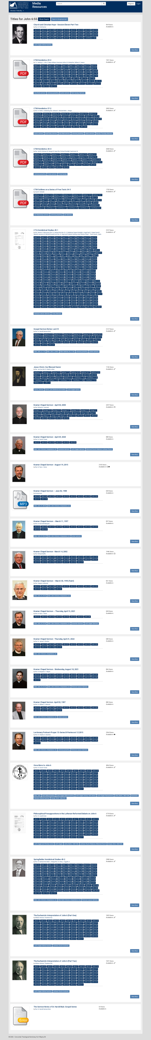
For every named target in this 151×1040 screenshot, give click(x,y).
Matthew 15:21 (38, 195)
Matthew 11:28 (66, 372)
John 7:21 (37, 76)
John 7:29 (94, 76)
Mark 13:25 (37, 286)
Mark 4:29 (86, 242)
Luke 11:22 (37, 200)
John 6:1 (72, 291)
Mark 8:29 (37, 260)
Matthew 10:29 (86, 159)
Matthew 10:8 (47, 159)
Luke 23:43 (83, 119)
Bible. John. (37, 795)
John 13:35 (83, 126)
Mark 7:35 (65, 258)
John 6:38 (58, 32)
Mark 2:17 (37, 375)
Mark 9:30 (86, 68)
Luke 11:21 (94, 197)
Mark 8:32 (58, 260)
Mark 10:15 (76, 270)
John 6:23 (58, 776)
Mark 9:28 (72, 68)
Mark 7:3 (63, 255)
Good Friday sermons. (51, 133)
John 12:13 (97, 83)
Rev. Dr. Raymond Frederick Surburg (67, 234)
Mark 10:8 (86, 268)
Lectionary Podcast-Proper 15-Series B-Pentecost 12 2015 (58, 732)
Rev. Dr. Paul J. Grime (41, 467)
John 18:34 (74, 306)
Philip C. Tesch (89, 234)
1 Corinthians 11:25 (39, 380)
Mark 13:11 (73, 283)
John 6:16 (73, 773)
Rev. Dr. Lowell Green (40, 816)
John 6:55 (51, 38)
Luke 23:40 (60, 119)
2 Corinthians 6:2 (72, 205)
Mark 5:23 (65, 247)
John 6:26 (37, 30)
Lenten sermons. (65, 93)
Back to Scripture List (59, 19)
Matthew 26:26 (75, 372)
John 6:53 (37, 38)
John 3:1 (91, 286)
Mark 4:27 (72, 242)
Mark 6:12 (70, 252)
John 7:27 (80, 76)
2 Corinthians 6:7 (61, 208)
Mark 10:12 (53, 270)
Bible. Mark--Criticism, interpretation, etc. (69, 900)
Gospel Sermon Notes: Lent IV (46, 329)
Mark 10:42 (45, 278)
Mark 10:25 (92, 273)
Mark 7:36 (72, 258)
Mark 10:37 (68, 276)
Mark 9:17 (58, 65)
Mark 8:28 (93, 258)
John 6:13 (84, 294)
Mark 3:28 (72, 240)
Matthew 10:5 (84, 157)
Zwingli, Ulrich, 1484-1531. (58, 798)
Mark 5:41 (58, 250)
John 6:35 (37, 32)
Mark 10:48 (92, 278)
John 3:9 (75, 288)
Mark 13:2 (75, 281)
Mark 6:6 (96, 250)
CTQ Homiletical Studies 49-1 (46, 230)
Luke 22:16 (81, 116)
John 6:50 (80, 35)
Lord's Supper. (59, 844)
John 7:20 (94, 73)
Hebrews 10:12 (38, 382)
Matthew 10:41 (38, 164)
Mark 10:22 (68, 273)
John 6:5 (98, 291)
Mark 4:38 (86, 245)
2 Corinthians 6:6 (50, 208)
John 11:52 (91, 78)
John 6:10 (63, 294)
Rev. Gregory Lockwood (41, 583)
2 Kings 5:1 (93, 410)
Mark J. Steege (68, 110)
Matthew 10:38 (78, 162)
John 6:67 (44, 306)
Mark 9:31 (93, 68)
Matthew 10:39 (88, 162)
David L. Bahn (97, 234)
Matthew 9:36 (83, 154)
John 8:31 (44, 890)
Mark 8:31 (51, 260)
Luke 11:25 (60, 200)
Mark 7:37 (79, 258)
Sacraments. (134, 795)
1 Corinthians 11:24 (91, 377)
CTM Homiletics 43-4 (42, 149)
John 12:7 (51, 83)
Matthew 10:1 (47, 157)
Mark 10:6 (72, 268)
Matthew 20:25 (48, 337)
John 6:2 (79, 291)
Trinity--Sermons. (56, 313)
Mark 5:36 (86, 247)
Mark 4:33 (51, 245)
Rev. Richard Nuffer (40, 554)
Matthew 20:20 (68, 334)
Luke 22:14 (65, 116)
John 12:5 (37, 83)
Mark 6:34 (44, 255)
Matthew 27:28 (48, 197)
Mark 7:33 (51, 258)
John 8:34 (66, 890)
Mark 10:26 (37, 276)
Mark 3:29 (79, 240)
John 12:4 (98, 81)
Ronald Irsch (53, 234)
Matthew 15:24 (68, 195)
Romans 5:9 (59, 377)
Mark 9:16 (51, 65)
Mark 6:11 (63, 252)
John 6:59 (80, 38)
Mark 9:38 (79, 263)
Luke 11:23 (45, 200)
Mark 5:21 (51, 247)
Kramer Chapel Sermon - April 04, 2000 (50, 405)
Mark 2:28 (72, 237)
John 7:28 (87, 76)
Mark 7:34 (58, 258)
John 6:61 (44, 73)
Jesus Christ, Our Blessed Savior (47, 367)
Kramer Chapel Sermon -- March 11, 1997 (51, 521)
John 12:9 (66, 83)
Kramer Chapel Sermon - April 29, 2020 (50, 437)
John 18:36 (90, 306)
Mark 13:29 (68, 286)
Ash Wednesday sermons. (41, 214)
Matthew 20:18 (48, 334)
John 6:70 (73, 788)
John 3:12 (97, 288)
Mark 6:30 (84, 252)
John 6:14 (92, 294)
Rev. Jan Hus (39, 369)
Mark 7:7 (89, 255)
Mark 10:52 (61, 281)
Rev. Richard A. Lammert (42, 407)
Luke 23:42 (75, 119)
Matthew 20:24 (38, 337)
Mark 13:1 (68, 281)
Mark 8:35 (79, 260)
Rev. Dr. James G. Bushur (42, 641)
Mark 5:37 (93, 247)
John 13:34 (75, 126)
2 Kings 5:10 (37, 415)
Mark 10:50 (45, 281)
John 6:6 (36, 294)
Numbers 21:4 (38, 410)
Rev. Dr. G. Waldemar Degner (70, 232)
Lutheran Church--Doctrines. (61, 945)
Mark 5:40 (51, 250)
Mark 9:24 (44, 68)
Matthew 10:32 (48, 162)
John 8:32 (51, 890)
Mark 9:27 (65, 68)
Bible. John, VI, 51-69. (40, 687)
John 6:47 (58, 35)
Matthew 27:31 (78, 197)
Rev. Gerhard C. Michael (57, 110)
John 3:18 (71, 164)
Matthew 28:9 (47, 116)
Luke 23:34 (37, 202)
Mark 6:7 (36, 252)
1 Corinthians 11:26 (90, 38)
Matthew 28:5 (74, 114)
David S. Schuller (39, 192)
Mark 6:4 (84, 250)
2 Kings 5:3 (45, 413)
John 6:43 (94, 32)
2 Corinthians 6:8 (72, 208)
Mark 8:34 (72, 260)
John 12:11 (81, 83)
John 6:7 (43, 294)
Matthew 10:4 (74, 157)
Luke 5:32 (51, 375)
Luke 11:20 (87, 197)
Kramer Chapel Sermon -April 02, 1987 (49, 702)
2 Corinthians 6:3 (83, 205)
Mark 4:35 (65, 245)
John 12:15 (45, 86)
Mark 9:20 (79, 65)
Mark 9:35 (58, 263)
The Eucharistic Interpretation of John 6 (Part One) (55, 915)
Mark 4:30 (93, 242)
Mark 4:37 (79, 245)
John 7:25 (66, 76)
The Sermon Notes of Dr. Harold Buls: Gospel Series (55, 1007)
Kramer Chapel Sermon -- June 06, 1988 (50, 491)
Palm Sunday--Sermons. (78, 93)
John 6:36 (44, 32)
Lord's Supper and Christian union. (43, 844)
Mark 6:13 (77, 252)
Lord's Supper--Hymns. (73, 389)
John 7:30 (37, 78)
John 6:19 (94, 773)
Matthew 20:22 (88, 334)
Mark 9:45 (65, 265)
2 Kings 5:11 (46, 415)
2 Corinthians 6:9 (84, 208)
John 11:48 (59, 78)
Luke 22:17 (88, 116)
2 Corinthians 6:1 (60, 205)
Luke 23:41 (68, 119)
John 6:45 (44, 35)
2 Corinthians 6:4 (94, 205)
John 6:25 (44, 296)
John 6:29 (58, 30)
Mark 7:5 (76, 255)
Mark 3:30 (86, 240)
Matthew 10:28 (76, 159)
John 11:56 (61, 81)
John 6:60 (37, 73)
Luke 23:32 (90, 200)
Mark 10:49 (37, 281)
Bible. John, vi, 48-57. (53, 351)
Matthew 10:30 (96, 159)
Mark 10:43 (53, 278)
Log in (138, 4)
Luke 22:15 (73, 116)
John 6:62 (51, 73)
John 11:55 (53, 81)
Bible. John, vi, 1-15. (39, 351)
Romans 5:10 (68, 377)
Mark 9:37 (72, 263)
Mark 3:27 (65, 240)
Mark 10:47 (84, 278)
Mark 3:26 (58, 240)
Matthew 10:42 (48, 164)
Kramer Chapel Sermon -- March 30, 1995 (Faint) (54, 581)
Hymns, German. (39, 389)
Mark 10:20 (53, 273)
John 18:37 (98, 306)
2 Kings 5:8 (84, 413)
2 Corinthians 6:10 (95, 208)
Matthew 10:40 (97, 162)
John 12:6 (44, 83)
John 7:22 (44, 76)
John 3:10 (82, 288)
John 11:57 (69, 81)
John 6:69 (58, 306)
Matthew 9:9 (37, 154)
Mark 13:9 (58, 283)
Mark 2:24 (44, 237)
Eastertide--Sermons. (64, 449)
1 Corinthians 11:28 (77, 380)
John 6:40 (73, 32)
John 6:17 (80, 773)
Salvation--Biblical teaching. (42, 798)
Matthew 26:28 (95, 372)
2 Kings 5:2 (37, 413)
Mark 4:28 (79, 242)
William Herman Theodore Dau (43, 917)
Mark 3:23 (37, 240)
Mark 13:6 (37, 283)
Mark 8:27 (86, 258)
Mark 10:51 (53, 281)
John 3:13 (37, 291)
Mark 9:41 (37, 265)
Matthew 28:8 (38, 116)
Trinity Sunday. (62, 174)
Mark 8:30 (44, 260)
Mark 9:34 (51, 263)
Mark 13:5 (96, 281)
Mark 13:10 (66, 283)
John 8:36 (80, 890)
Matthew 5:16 (38, 372)
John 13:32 (59, 126)
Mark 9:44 (58, 265)
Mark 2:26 (58, 237)
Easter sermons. (38, 133)
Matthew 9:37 (92, 154)
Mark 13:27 (53, 286)
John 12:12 (89, 83)
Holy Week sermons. (40, 93)
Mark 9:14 (37, 65)
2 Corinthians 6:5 (39, 208)
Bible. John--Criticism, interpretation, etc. (45, 449)
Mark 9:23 (37, 68)
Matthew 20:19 (58, 334)
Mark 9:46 (72, 265)
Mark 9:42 (44, 265)
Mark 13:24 (97, 283)
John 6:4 (92, 291)
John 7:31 (44, 78)
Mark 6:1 (65, 250)
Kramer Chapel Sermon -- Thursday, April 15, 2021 (54, 611)
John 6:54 (44, 38)
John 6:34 (94, 30)
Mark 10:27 (45, 276)
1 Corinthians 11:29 (90, 380)
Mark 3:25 (51, 240)
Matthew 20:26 (58, 337)
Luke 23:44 (90, 119)
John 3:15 (51, 291)
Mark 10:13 (61, 270)
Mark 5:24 (72, 247)
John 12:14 (37, 86)
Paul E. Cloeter (91, 232)
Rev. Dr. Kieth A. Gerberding (42, 110)
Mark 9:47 (79, 265)
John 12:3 (91, 81)
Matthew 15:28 (38, 197)
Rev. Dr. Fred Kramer (40, 27)
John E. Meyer (48, 62)
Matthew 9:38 (38, 157)
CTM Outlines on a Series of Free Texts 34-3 (52, 189)
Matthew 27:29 (58, 197)
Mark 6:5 (90, 250)
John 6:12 (77, 294)
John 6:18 (87, 773)
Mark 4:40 (37, 247)
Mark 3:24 (44, 240)
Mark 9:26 (58, 68)
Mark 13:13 (89, 283)
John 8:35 (73, 890)
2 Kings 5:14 (71, 415)
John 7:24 (58, 76)
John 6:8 (49, 294)
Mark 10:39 (84, 276)
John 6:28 (51, 30)
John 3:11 (89, 288)
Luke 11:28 (83, 200)
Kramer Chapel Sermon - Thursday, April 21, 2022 (54, 639)
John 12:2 (84, 81)
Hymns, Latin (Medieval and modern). (55, 389)
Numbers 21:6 (57, 410)
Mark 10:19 (45, 273)
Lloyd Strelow (81, 234)
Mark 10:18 (37, 273)
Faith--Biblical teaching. (48, 795)
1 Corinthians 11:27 (65, 380)
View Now (134, 50)
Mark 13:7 (44, 283)
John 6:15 (99, 294)
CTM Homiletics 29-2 (42, 60)
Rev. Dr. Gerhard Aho (56, 232)
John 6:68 (51, 306)
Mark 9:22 (93, 65)
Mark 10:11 (45, 270)
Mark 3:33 (44, 242)
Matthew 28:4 (65, 114)
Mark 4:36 (72, 245)
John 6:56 (58, 38)
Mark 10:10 (37, 270)
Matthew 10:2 (56, 157)
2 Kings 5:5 (61, 413)
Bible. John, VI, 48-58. (40, 506)
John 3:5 (49, 288)
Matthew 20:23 (97, 334)
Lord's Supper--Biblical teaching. (43, 44)
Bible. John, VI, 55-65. (40, 536)
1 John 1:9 (47, 382)
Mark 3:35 (58, 242)
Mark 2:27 (65, 237)
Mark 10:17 (92, 270)
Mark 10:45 (68, 278)
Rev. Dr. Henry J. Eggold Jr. (62, 861)
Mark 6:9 (49, 252)
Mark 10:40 (92, 276)
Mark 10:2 (44, 268)
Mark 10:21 (61, 273)
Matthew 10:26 (56, 159)
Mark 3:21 (86, 237)
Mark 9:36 (65, 263)
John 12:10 (73, 83)
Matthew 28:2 (47, 114)
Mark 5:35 (79, 247)
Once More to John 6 (42, 765)
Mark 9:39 (86, 263)
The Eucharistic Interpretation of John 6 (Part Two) (55, 961)
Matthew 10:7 (38, 159)
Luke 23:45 (98, 119)
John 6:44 (37, 35)
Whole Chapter (44, 19)
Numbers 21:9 (85, 410)
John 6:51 (87, 35)
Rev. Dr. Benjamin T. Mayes (42, 671)
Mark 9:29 (79, 68)
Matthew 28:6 (84, 114)
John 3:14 (44, 291)
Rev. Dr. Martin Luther (48, 369)
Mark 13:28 (61, 286)
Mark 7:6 (82, 255)
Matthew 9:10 (46, 154)
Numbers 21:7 (66, 410)
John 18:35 (82, 306)
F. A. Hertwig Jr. (39, 62)
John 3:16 (57, 164)
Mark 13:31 (84, 286)
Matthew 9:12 (65, 154)
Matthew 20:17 (38, 334)
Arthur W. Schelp (67, 62)
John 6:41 (80, 32)
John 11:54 (45, 81)
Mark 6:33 (37, 255)
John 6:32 (80, 30)
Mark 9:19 (72, 65)
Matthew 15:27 (97, 195)
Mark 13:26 (45, 286)
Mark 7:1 (50, 255)
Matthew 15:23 (58, 195)
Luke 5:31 (44, 375)
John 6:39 (66, 32)
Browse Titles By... (17, 11)
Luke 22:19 (37, 119)
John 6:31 (73, 30)
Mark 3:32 (37, 242)
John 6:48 (66, 35)
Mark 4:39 (93, 245)
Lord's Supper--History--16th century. (86, 795)
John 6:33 (87, 30)
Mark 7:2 (57, 255)
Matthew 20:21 (78, 334)
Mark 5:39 (44, 250)
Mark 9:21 (86, 65)
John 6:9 (56, 294)
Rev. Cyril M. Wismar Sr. (41, 151)
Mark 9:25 (51, 68)
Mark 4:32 (44, 245)
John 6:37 (51, 32)
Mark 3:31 (93, 240)
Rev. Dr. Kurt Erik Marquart (42, 523)
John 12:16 (53, 86)
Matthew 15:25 (78, 195)
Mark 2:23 (37, 237)
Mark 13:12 (81, 283)
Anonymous (38, 493)
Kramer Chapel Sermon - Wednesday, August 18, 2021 (56, 669)
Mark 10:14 (68, 270)
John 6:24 (37, 296)
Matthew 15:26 (88, 195)
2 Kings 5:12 (54, 415)
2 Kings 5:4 (53, 413)
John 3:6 (56, 288)
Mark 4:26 (65, 242)
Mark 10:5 (65, 268)
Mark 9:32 (37, 70)
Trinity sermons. (52, 174)
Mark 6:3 (77, 250)
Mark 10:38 (76, 276)
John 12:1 (76, 81)
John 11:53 (37, 81)
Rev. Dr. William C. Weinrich (42, 704)
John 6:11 (70, 294)
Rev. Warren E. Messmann (42, 232)
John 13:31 (52, 126)
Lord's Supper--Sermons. (78, 449)
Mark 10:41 (37, 278)
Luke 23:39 (52, 119)
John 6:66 (80, 73)
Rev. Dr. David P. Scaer (41, 439)
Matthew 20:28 (78, 337)
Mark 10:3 (51, 268)
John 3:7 (62, 288)
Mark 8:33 (65, 260)
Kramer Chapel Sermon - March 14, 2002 (50, 551)
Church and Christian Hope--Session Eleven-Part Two (56, 25)
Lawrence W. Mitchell (44, 234)
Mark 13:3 (82, 281)
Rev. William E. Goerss (78, 62)
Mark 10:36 (61, 276)
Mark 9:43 (51, 265)
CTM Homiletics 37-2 (42, 108)
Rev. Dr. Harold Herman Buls (43, 331)
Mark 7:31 (37, 258)
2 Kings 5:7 (76, 413)
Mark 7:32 (44, 258)
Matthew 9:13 (74, 154)
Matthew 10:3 (65, 157)
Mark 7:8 (95, 255)
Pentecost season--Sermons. (42, 313)
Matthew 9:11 (55, 154)
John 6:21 (44, 776)
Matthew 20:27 (68, 337)
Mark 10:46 (76, 278)
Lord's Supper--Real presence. (105, 795)
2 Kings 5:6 (68, 413)
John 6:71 (80, 788)
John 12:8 (58, 83)
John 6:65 (73, 73)
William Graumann (57, 62)
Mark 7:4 (69, 255)
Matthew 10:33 (58, 162)
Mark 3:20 (79, 237)
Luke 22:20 (45, 119)
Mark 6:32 (98, 252)
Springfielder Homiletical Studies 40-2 (49, 859)
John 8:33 (58, 890)
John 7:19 (87, 73)
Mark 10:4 (58, 268)
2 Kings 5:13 (63, 415)
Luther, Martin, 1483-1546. (122, 795)
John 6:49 (73, 35)
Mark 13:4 (89, 281)
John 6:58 (73, 38)
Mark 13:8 (51, 283)
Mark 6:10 (56, 252)
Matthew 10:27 (66, 159)
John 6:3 (85, 291)
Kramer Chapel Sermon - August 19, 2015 (51, 465)
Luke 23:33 (98, 200)
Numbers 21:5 (47, 410)
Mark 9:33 (44, 263)
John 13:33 (67, 126)
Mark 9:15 (44, 65)
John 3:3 (36, 288)
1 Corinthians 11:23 (78, 377)
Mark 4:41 (44, 247)
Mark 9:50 (37, 268)
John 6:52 (94, 35)
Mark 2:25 (51, 237)
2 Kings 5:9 (92, 413)
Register (131, 4)
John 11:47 (52, 78)
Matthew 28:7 (93, 114)
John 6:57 (66, 38)
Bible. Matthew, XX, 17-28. (67, 351)
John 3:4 (43, 288)
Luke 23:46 (37, 121)
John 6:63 (58, 73)
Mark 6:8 (43, 252)
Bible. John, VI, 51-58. (40, 623)
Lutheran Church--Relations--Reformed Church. (93, 844)
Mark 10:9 (93, 268)
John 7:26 (73, 76)
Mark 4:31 (37, 245)
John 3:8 (69, 288)
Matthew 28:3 (56, 114)
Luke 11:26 (68, 200)
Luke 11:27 (75, 200)
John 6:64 (66, 73)
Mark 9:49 (93, 265)
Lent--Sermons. (68, 214)
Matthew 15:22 (48, 195)
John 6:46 (51, 35)
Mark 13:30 (76, 286)
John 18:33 (66, 306)
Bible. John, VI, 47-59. (40, 596)
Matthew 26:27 (85, 372)
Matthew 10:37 (68, 162)
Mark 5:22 (58, 247)
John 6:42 (87, 32)
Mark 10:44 (61, 278)
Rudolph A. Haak (82, 232)
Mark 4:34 (58, 245)
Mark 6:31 (91, 252)
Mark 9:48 (86, 265)
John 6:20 (37, 776)
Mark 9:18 (65, 65)
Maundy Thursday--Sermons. (104, 133)
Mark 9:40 (93, 263)
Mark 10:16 (84, 270)
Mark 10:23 (76, 273)
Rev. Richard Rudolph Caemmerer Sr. (68, 151)
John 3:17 (64, 164)
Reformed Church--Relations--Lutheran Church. (99, 449)
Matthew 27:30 (68, 197)
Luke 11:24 (52, 200)
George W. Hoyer (53, 151)
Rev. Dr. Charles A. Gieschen (43, 735)
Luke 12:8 (57, 375)
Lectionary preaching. (53, 93)
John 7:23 (51, 76)
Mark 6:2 (71, 250)
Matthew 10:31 (38, 162)
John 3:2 (97, 286)
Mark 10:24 (84, 273)
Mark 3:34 (51, 242)
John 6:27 (44, 30)
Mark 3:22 (93, 237)
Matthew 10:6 (93, 157)
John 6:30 (66, 30)
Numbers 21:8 (75, 410)
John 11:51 (83, 78)
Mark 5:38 (37, 250)
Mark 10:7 (79, 268)
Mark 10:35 (53, 276)
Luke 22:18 (96, 116)
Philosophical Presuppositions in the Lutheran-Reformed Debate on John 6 (65, 814)
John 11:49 (67, 78)
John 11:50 (75, 78)
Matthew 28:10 (56, 116)
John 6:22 (51, 776)
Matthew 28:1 (38, 114)
